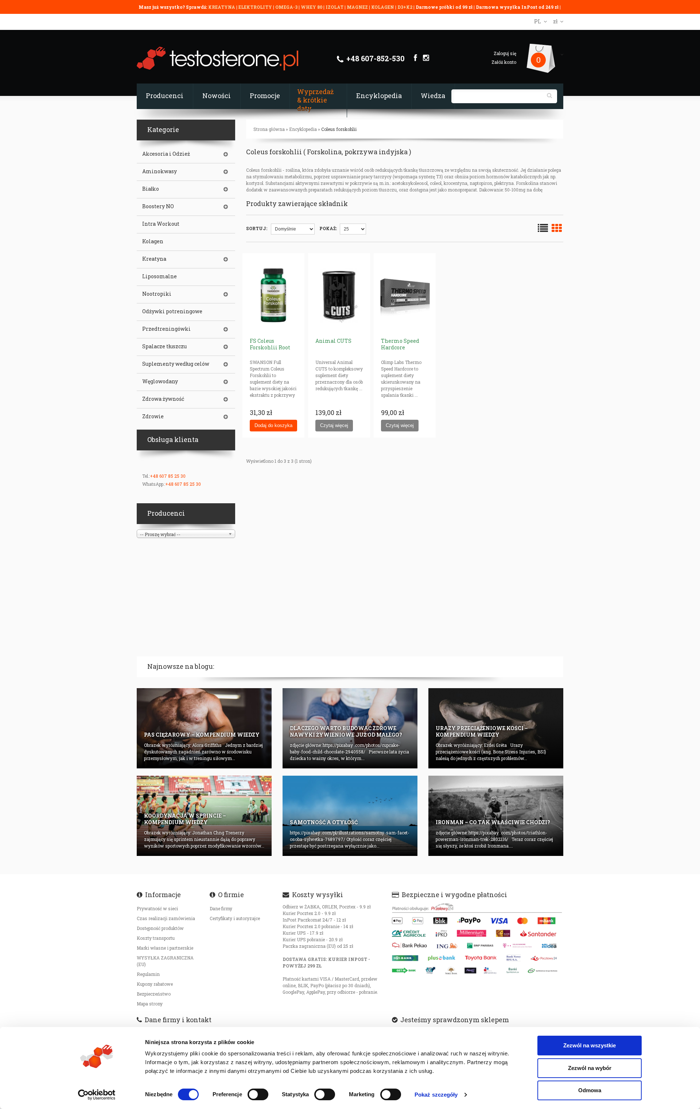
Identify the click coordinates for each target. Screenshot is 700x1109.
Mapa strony (150, 1004)
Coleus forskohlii (339, 129)
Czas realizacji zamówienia (166, 918)
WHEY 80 (311, 7)
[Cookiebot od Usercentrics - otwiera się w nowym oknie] (97, 1094)
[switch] (258, 1094)
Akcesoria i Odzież (166, 154)
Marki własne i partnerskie (165, 948)
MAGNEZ (358, 7)
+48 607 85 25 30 (168, 476)
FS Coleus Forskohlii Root (270, 344)
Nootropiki (156, 294)
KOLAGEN (383, 7)
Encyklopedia (379, 95)
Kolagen (152, 241)
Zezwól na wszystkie (589, 1045)
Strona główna (269, 129)
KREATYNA (222, 7)
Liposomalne (159, 276)
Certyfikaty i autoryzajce (235, 918)
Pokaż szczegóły (436, 1094)
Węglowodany (160, 381)
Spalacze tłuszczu (164, 346)
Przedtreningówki (166, 329)
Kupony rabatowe (155, 984)
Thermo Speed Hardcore (400, 344)
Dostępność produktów (160, 928)
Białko (150, 189)
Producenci (164, 95)
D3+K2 (404, 7)
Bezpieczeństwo (154, 994)
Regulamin (148, 974)
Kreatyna (154, 259)
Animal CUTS (333, 340)
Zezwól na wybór (589, 1068)
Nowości (216, 95)
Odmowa (589, 1090)
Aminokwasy (159, 171)
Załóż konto (503, 62)
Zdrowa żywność (163, 399)
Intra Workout (160, 224)
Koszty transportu (156, 938)
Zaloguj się (505, 53)
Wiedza (433, 95)
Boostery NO (158, 206)
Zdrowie (153, 416)
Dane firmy (221, 908)
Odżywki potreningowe (172, 311)
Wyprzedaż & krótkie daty (315, 100)
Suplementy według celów (175, 364)
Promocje (265, 95)
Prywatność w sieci (157, 908)
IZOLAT (335, 7)
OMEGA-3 (287, 7)
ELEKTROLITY (255, 7)
